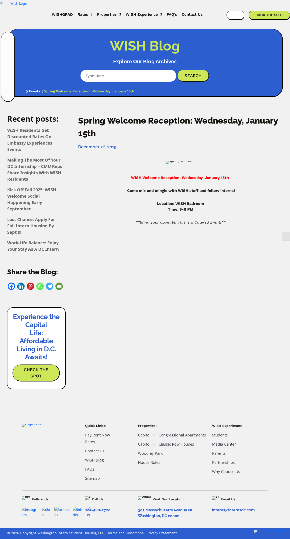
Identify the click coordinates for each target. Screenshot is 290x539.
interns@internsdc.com (233, 510)
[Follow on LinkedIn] (8, 62)
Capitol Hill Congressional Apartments (172, 435)
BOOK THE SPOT (269, 15)
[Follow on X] (8, 84)
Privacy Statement (161, 533)
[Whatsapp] (40, 286)
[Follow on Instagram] (8, 40)
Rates (82, 14)
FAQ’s (172, 14)
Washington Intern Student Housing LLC (70, 533)
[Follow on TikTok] (8, 73)
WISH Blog (94, 460)
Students (220, 435)
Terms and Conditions (125, 533)
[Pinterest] (30, 286)
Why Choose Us (226, 471)
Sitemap (92, 478)
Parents (219, 453)
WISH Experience (142, 14)
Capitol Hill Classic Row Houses (166, 444)
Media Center (224, 444)
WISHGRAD (62, 14)
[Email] (59, 286)
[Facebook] (11, 286)
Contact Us (192, 14)
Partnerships (223, 462)
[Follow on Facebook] (8, 51)
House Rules (149, 462)
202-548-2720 (97, 510)
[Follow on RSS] (8, 95)
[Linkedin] (21, 286)
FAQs (89, 469)
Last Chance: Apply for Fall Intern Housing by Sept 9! (31, 226)
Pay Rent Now (97, 435)
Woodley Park (150, 453)
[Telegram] (49, 286)
